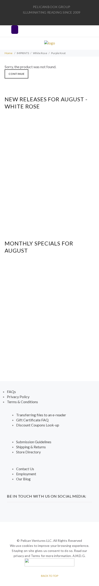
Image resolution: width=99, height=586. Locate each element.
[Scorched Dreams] (49, 117)
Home (8, 53)
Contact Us (25, 468)
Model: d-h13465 (49, 270)
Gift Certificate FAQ (32, 420)
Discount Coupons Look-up (37, 425)
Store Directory (28, 452)
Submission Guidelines (33, 442)
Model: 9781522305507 (50, 166)
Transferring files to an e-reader (41, 415)
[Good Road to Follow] (49, 197)
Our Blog (23, 479)
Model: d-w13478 (50, 310)
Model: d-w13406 (50, 350)
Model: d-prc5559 (49, 126)
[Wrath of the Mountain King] (49, 261)
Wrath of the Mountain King (49, 280)
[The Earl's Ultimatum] (49, 341)
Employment (26, 474)
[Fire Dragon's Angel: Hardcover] (49, 157)
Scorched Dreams (49, 136)
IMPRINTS (23, 53)
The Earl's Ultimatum (49, 360)
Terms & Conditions (22, 401)
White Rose (40, 53)
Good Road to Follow (49, 216)
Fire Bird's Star (49, 320)
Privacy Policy (18, 396)
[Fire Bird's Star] (49, 301)
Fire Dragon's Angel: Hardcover (49, 176)
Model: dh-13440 (49, 206)
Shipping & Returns (31, 447)
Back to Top (49, 575)
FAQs (11, 391)
